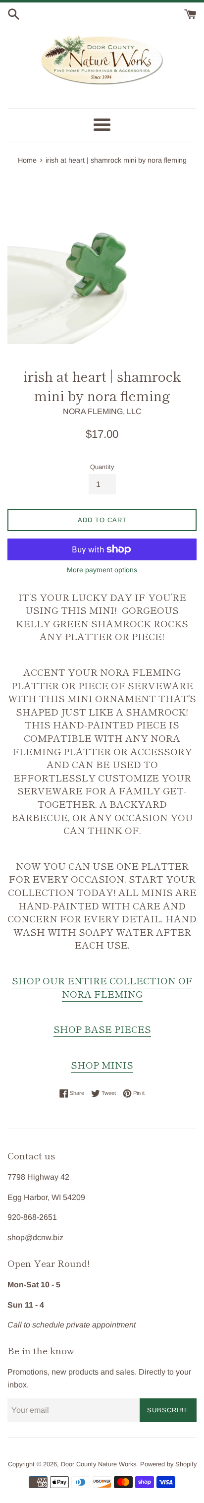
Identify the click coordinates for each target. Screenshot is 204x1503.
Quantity (102, 467)
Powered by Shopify (168, 1464)
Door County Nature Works (98, 1464)
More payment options (102, 570)
